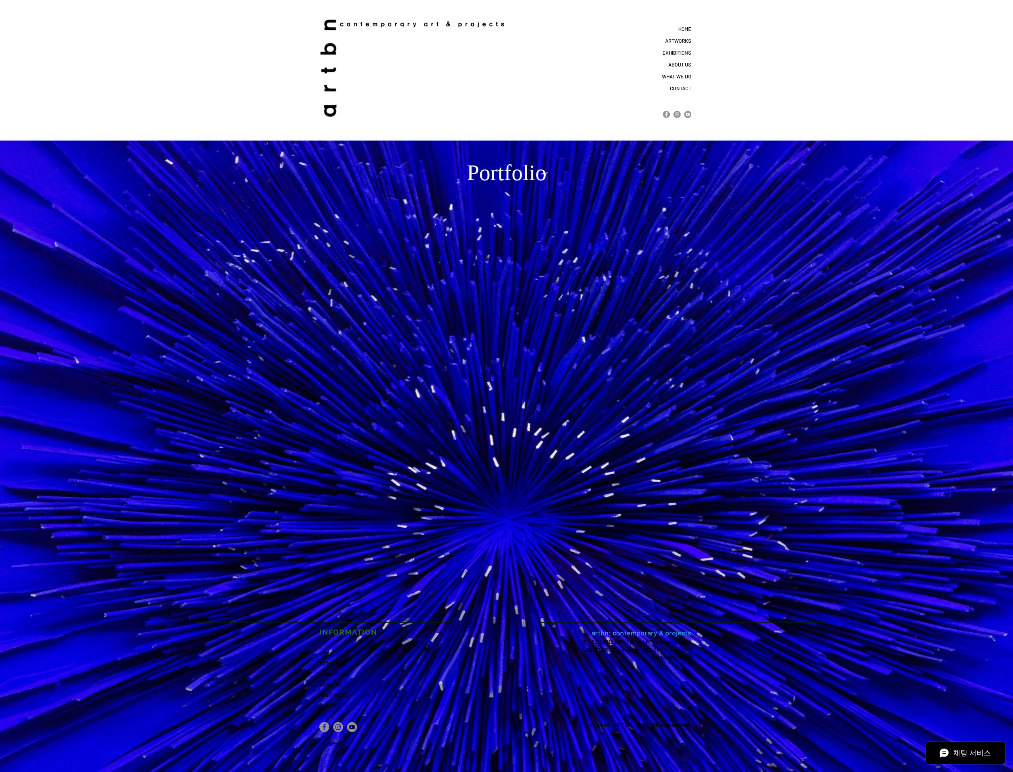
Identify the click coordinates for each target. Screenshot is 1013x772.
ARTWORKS (678, 41)
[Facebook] (666, 114)
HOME (684, 29)
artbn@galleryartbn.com (664, 642)
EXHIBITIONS (676, 52)
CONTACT (680, 88)
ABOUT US (679, 64)
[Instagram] (677, 114)
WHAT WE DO (676, 76)
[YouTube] (687, 114)
